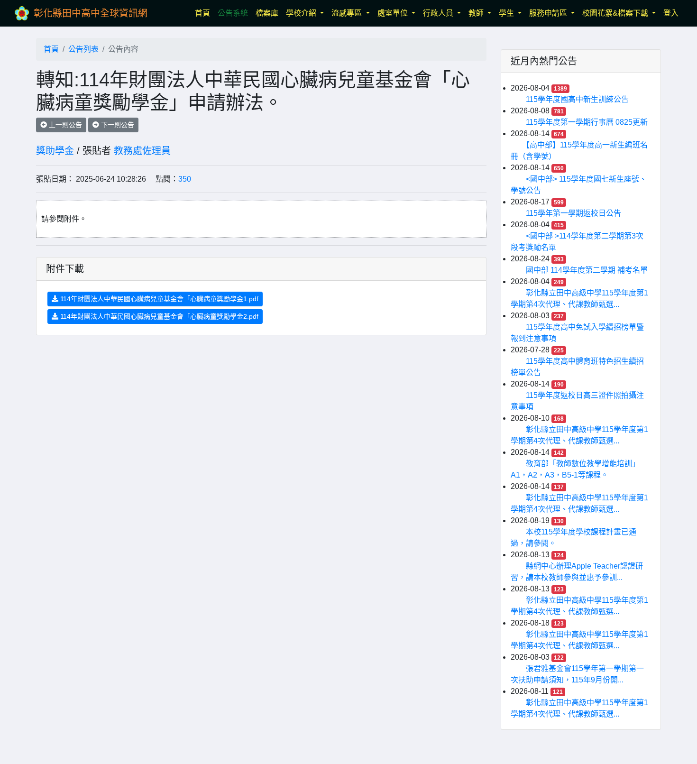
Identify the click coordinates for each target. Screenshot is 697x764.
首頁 (204, 13)
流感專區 (347, 13)
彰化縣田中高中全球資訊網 (90, 13)
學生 (507, 13)
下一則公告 (116, 125)
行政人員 (439, 13)
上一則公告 (64, 125)
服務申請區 (549, 13)
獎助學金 (55, 151)
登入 (671, 13)
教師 (477, 13)
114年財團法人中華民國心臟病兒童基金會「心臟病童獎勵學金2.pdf (158, 316)
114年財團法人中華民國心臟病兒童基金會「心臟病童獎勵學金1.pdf (158, 299)
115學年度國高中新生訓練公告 (577, 99)
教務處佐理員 (142, 151)
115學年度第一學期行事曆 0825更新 (587, 122)
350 (184, 179)
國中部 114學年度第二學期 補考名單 (587, 270)
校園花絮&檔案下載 (616, 13)
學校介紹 (302, 13)
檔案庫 (267, 13)
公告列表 (83, 49)
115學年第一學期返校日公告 (573, 213)
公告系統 (233, 13)
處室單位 (393, 13)
